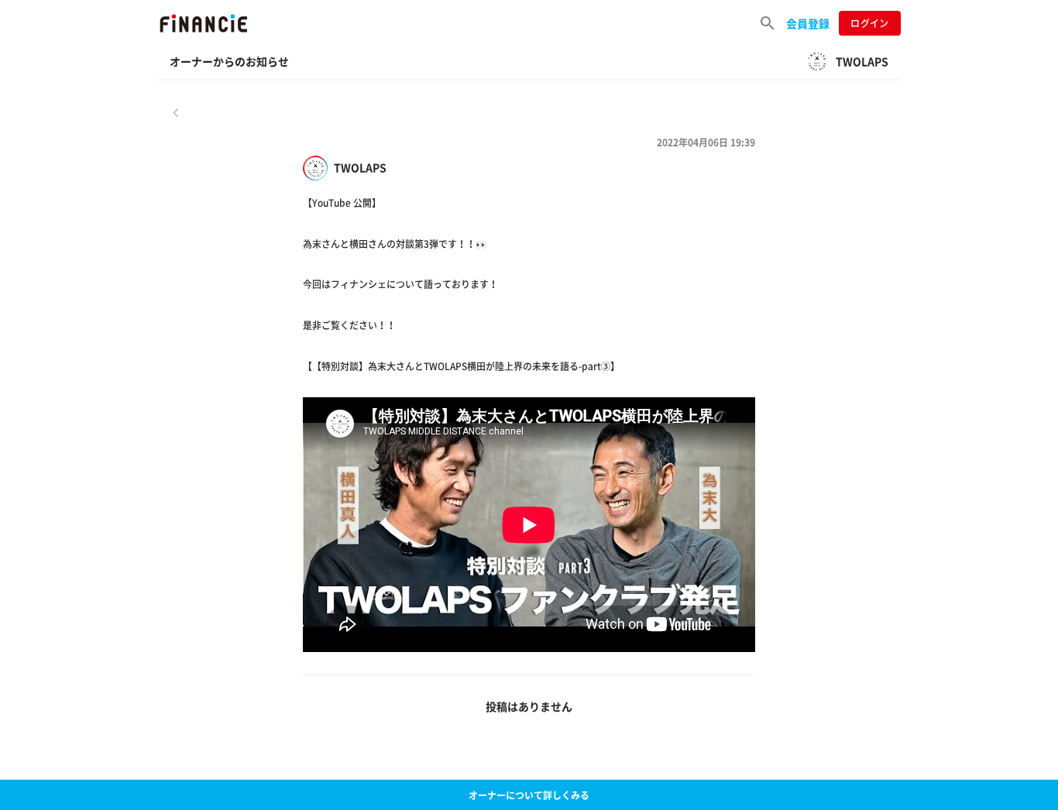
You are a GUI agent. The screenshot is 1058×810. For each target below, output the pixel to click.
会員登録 (808, 23)
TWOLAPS (360, 167)
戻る (176, 112)
